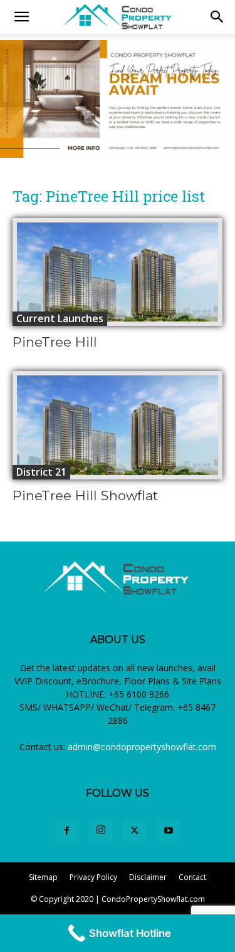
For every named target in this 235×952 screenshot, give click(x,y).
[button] (217, 17)
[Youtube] (168, 831)
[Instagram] (100, 830)
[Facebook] (67, 831)
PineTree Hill (55, 342)
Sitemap (43, 877)
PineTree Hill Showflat (85, 495)
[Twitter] (134, 831)
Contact (192, 877)
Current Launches (59, 318)
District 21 (41, 472)
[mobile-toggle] (21, 17)
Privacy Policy (93, 877)
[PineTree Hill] (117, 272)
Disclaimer (148, 877)
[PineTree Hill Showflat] (117, 425)
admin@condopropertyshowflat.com (142, 747)
